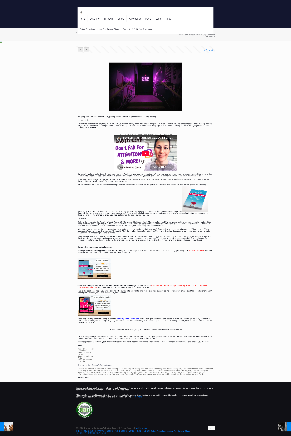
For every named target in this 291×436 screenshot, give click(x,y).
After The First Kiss (159, 285)
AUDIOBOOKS (121, 431)
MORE (146, 431)
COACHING (88, 431)
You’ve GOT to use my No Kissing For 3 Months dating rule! (139, 222)
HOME (79, 431)
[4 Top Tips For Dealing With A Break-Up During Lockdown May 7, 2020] (284, 426)
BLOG (139, 431)
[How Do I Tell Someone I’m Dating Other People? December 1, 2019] (6, 426)
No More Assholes (196, 250)
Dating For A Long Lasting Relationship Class (170, 431)
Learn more (137, 397)
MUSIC (132, 431)
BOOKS (110, 431)
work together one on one (128, 319)
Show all (209, 50)
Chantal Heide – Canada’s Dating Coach (95, 365)
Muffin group (141, 428)
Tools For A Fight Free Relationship (91, 433)
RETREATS (99, 431)
